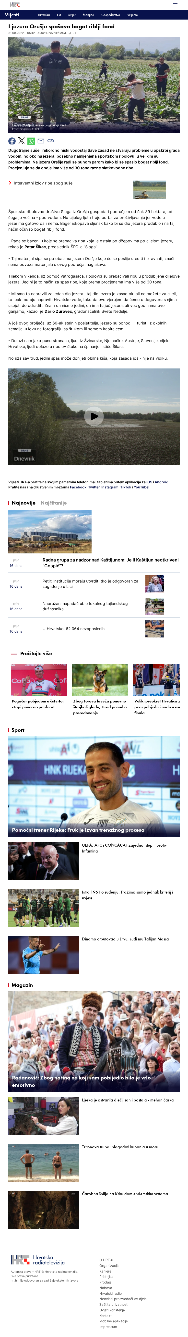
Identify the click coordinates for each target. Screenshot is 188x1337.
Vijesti (12, 14)
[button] (94, 416)
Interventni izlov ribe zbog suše (43, 183)
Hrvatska (44, 15)
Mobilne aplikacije (113, 1321)
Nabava (105, 1288)
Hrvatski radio (110, 1293)
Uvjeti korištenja (112, 1310)
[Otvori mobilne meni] (175, 5)
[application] (94, 416)
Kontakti (105, 1316)
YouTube (140, 487)
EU (59, 15)
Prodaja (105, 1282)
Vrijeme (132, 15)
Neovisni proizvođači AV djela (123, 1299)
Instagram (109, 487)
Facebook (77, 487)
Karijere (105, 1271)
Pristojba (106, 1276)
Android (161, 482)
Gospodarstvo (110, 15)
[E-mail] (41, 141)
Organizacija (109, 1265)
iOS (149, 482)
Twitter (93, 487)
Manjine (88, 15)
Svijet (71, 15)
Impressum (108, 1327)
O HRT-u (106, 1260)
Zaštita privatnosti (113, 1304)
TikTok (125, 487)
